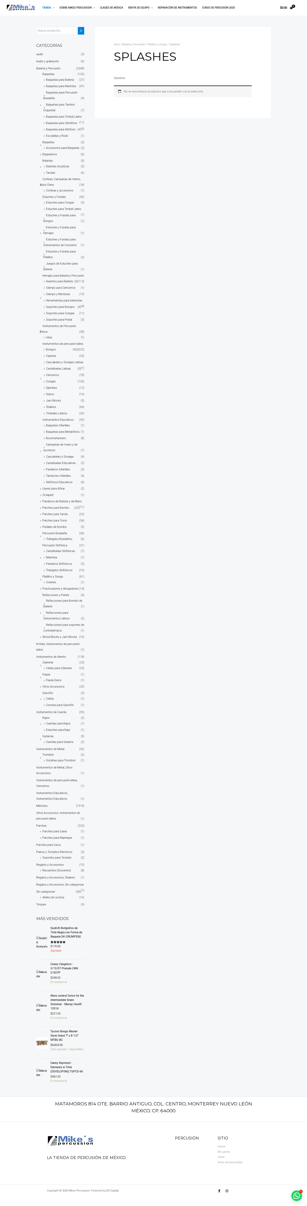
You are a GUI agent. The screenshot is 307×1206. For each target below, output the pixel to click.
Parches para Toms (54, 520)
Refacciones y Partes (55, 595)
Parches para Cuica (48, 845)
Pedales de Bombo (54, 527)
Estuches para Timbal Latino (63, 209)
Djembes (51, 387)
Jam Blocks (53, 400)
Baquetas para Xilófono (61, 129)
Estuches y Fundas (54, 197)
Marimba (51, 557)
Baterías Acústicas (57, 166)
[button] (52, 7)
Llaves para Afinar (53, 488)
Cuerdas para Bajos (58, 723)
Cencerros (52, 375)
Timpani (41, 904)
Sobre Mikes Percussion (76, 7)
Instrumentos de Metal (50, 749)
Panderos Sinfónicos (59, 563)
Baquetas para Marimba (61, 86)
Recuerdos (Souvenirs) (56, 870)
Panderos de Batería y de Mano (62, 501)
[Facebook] (219, 1191)
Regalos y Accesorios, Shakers (55, 877)
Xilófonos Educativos (59, 482)
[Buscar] (81, 31)
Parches (41, 825)
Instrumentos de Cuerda (51, 712)
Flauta (46, 674)
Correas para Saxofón (60, 705)
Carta (221, 1157)
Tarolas (50, 172)
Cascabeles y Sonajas (60, 456)
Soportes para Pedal (59, 319)
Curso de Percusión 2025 (218, 7)
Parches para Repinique (57, 837)
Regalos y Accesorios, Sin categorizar (60, 884)
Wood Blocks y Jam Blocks (59, 637)
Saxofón (47, 693)
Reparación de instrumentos (177, 7)
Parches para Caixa (54, 831)
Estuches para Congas (60, 202)
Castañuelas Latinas (58, 368)
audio (39, 54)
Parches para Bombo (55, 507)
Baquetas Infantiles (58, 425)
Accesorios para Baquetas (62, 148)
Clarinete (47, 662)
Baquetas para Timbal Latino (64, 116)
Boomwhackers (56, 438)
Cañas (50, 698)
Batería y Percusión (48, 68)
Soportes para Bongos (60, 307)
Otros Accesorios (53, 686)
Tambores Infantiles (58, 475)
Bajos (46, 717)
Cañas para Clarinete (59, 668)
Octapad (47, 495)
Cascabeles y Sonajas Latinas (64, 362)
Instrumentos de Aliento (51, 656)
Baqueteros (49, 154)
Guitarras (48, 736)
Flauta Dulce (53, 680)
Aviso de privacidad (230, 1162)
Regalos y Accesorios (50, 864)
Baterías (47, 160)
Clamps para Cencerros (61, 287)
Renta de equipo (139, 7)
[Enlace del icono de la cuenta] (299, 7)
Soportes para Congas (60, 313)
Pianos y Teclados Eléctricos (54, 852)
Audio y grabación (47, 61)
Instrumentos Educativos (58, 419)
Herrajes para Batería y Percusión (63, 275)
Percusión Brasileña (54, 533)
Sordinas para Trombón (61, 760)
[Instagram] (226, 1191)
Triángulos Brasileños (59, 539)
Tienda (46, 7)
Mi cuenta (224, 1151)
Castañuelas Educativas (61, 463)
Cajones (51, 356)
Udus (49, 337)
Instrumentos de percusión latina (62, 343)
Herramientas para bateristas (64, 300)
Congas (51, 381)
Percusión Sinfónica (54, 545)
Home (221, 1146)
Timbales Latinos (56, 413)
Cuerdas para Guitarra (59, 742)
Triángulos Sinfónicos (59, 570)
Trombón (48, 754)
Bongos (51, 349)
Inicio (117, 44)
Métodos (42, 805)
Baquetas (48, 74)
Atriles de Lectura (53, 897)
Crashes (51, 582)
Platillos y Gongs (52, 576)
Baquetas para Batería (60, 79)
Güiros (50, 394)
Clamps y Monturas (58, 294)
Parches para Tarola (55, 514)
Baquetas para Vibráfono (61, 123)
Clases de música (111, 7)
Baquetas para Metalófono (63, 431)
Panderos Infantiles (58, 469)
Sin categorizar (45, 891)
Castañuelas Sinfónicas (60, 551)
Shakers (51, 407)
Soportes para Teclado (56, 857)
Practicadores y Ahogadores (60, 588)
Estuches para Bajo (58, 730)
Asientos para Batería (59, 281)
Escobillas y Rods (57, 136)
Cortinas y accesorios (59, 190)
